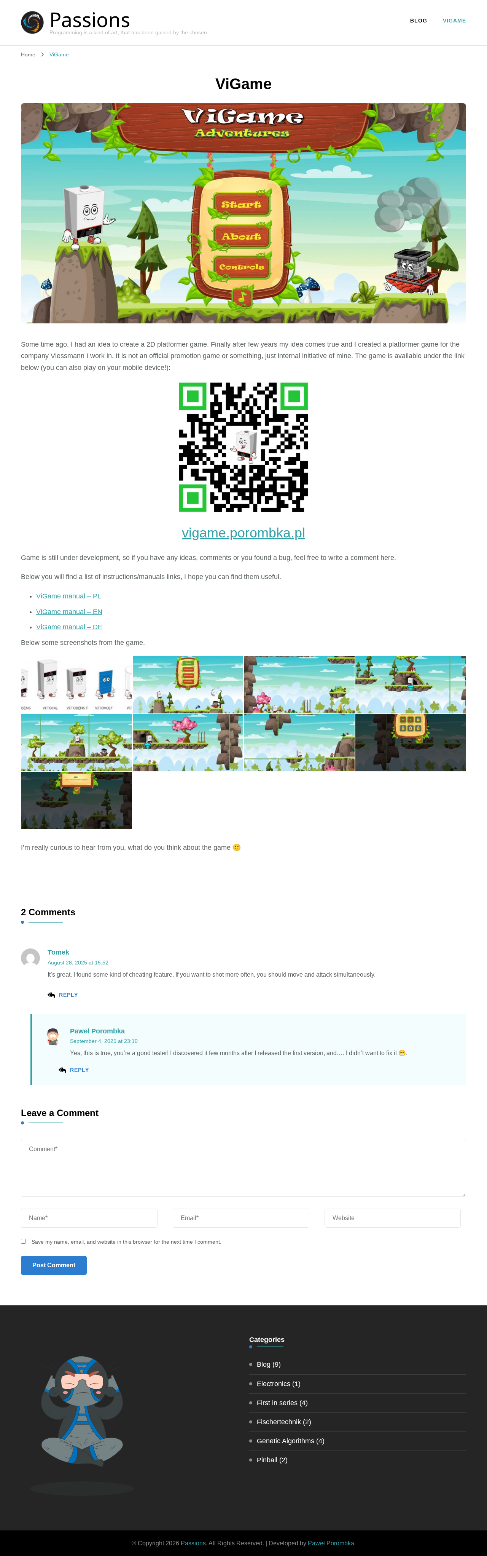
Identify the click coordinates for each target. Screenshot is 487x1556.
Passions (89, 19)
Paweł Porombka (97, 1031)
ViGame (454, 21)
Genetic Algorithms (285, 1441)
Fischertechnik (279, 1422)
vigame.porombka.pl (243, 533)
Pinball (267, 1460)
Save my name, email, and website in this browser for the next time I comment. (126, 1242)
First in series (277, 1403)
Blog (418, 21)
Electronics (273, 1384)
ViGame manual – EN (69, 612)
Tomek (58, 952)
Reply (68, 995)
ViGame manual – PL (68, 596)
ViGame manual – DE (69, 627)
